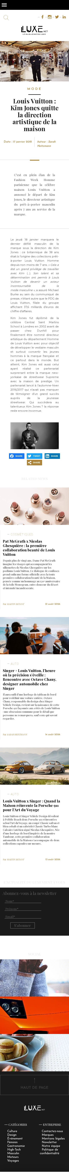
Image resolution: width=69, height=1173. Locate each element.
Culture (12, 1131)
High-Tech (14, 1149)
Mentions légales (53, 1138)
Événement (15, 1138)
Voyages (13, 1160)
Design (11, 1135)
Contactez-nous (52, 1131)
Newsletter (49, 1142)
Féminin (12, 1142)
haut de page (34, 1088)
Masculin (13, 1153)
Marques (48, 1135)
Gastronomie (16, 1146)
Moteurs (13, 1157)
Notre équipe (51, 1146)
